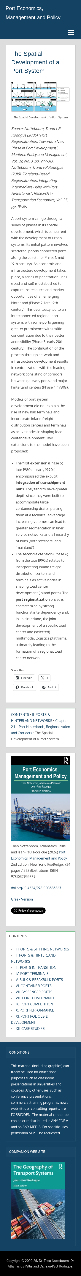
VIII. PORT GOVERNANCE (35, 998)
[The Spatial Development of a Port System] (40, 97)
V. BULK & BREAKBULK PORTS (39, 979)
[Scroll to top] (71, 1266)
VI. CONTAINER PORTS (34, 986)
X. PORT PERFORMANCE (35, 1010)
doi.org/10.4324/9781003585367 (36, 888)
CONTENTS (20, 714)
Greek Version (22, 899)
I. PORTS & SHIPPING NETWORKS (42, 949)
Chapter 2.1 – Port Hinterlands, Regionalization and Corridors (40, 726)
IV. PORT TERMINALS (32, 973)
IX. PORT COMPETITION (34, 1004)
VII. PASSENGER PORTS (34, 992)
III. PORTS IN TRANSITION (36, 967)
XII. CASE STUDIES (30, 1028)
